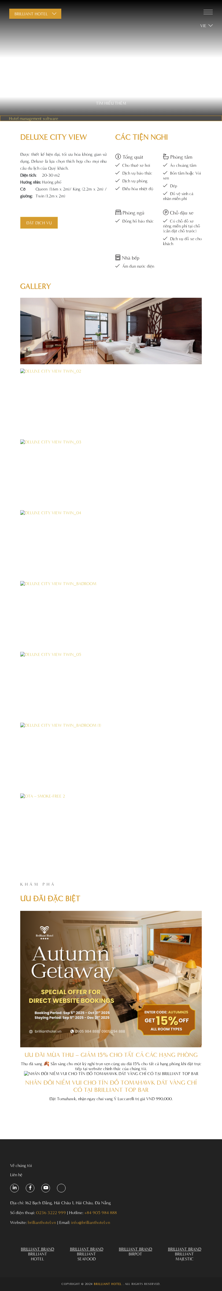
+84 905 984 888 (100, 1212)
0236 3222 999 (51, 1212)
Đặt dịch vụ (39, 222)
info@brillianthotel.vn (90, 1222)
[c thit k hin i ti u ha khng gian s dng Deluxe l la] (111, 331)
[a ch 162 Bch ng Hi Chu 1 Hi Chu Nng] (14, 1188)
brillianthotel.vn (42, 1222)
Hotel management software (33, 118)
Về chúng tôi (21, 1165)
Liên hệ (16, 1174)
